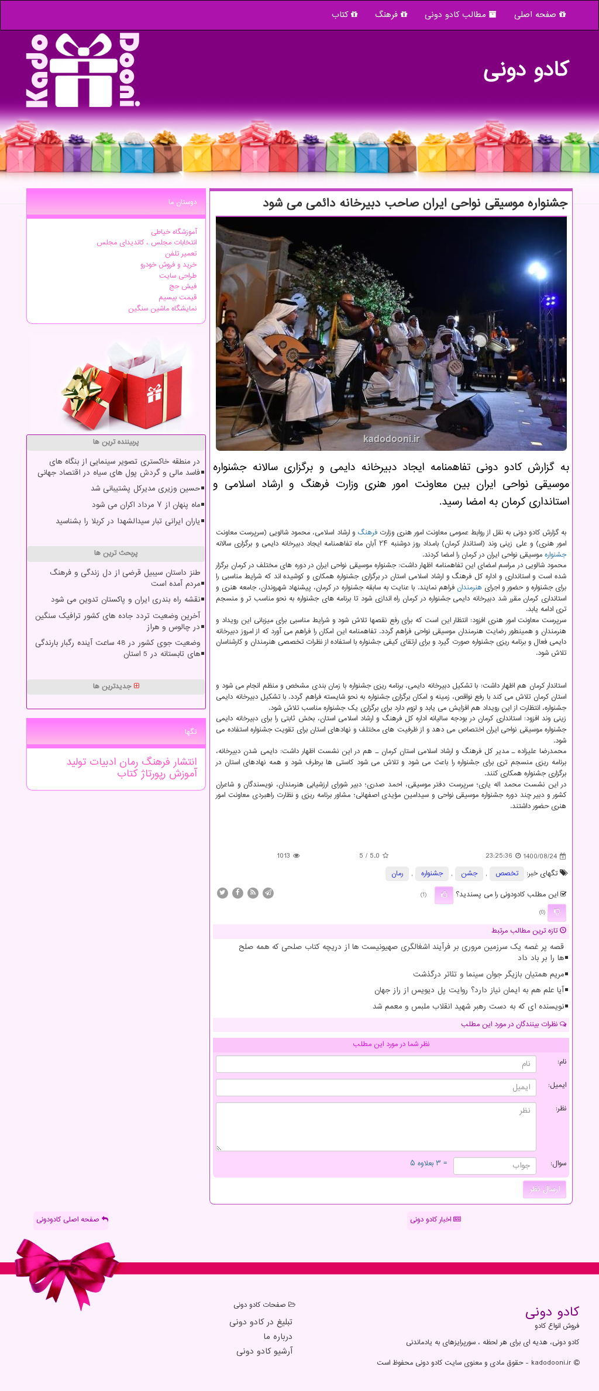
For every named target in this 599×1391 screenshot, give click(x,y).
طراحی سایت (178, 276)
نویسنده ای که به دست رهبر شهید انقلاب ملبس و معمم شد (468, 1006)
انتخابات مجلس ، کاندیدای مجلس (147, 243)
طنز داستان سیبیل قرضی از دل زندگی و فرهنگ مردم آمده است (125, 579)
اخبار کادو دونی (431, 1220)
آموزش (181, 774)
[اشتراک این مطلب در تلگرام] (267, 893)
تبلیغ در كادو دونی (260, 1323)
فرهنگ (388, 15)
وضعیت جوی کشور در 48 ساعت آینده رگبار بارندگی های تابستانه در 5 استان (117, 649)
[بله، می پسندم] (444, 895)
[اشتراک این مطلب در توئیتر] (222, 893)
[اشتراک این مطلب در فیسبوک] (237, 893)
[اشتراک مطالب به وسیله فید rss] (252, 893)
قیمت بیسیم (178, 298)
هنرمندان (469, 588)
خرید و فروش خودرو (168, 265)
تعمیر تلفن (181, 254)
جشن (469, 874)
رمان (397, 874)
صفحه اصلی (536, 15)
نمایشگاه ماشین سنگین (162, 309)
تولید (76, 762)
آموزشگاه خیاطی (174, 232)
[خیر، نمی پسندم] (557, 912)
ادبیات (101, 762)
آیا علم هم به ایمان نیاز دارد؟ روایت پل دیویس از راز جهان (469, 990)
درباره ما (277, 1337)
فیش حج (183, 287)
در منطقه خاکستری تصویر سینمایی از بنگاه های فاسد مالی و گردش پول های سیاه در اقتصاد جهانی (118, 467)
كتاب (127, 774)
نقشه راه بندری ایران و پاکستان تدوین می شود (125, 599)
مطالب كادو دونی (457, 15)
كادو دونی (526, 64)
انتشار (183, 762)
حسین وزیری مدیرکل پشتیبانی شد (145, 488)
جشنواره (555, 555)
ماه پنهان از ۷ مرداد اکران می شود (146, 505)
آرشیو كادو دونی (264, 1352)
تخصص (506, 874)
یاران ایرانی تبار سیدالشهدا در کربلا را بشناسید (128, 521)
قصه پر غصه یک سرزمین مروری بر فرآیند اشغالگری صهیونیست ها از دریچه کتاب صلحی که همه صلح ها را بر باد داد (401, 953)
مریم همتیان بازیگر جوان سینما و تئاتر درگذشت (488, 974)
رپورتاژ (151, 774)
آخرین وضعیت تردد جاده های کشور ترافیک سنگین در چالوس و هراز (117, 622)
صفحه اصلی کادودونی (69, 1220)
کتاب (341, 15)
